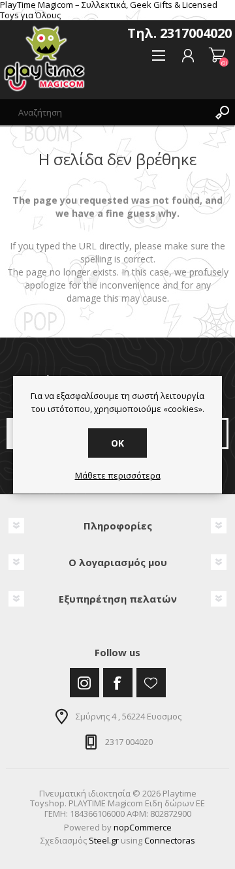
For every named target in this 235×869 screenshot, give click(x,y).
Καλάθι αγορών (217, 55)
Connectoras (169, 840)
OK (117, 443)
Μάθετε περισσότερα (118, 476)
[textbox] (104, 112)
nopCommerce (143, 827)
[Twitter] (84, 682)
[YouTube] (151, 682)
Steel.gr (104, 840)
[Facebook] (118, 682)
